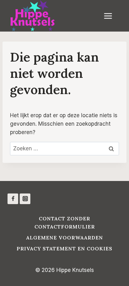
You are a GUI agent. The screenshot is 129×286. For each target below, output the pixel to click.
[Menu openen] (111, 15)
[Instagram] (25, 198)
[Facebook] (13, 198)
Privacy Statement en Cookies (64, 248)
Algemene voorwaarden (64, 237)
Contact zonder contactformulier (64, 222)
